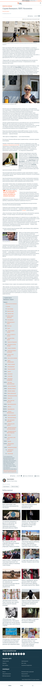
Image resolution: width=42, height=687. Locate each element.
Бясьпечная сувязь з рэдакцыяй (27, 671)
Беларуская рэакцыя (12, 447)
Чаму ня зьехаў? (11, 369)
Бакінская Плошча (12, 417)
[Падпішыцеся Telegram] (21, 654)
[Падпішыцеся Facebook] (6, 654)
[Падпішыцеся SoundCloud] (16, 654)
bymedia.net (14, 471)
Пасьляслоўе (10, 453)
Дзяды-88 (10, 398)
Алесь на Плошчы (12, 386)
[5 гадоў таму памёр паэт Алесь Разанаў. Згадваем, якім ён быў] (30, 554)
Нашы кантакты (24, 673)
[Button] (30, 16)
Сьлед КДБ (10, 376)
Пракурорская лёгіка (12, 395)
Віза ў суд (9, 326)
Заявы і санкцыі (11, 364)
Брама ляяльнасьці (12, 393)
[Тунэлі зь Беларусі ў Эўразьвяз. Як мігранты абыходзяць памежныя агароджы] (30, 613)
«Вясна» (9, 406)
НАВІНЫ (9, 685)
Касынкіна (10, 373)
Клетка (8, 306)
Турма (8, 328)
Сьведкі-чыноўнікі (11, 348)
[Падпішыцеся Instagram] (19, 654)
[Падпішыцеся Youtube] (11, 654)
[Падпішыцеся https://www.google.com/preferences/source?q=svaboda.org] (4, 654)
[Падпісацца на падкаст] (14, 654)
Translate (40, 0)
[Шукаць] (32, 685)
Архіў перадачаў (24, 661)
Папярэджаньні (11, 366)
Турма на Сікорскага (12, 342)
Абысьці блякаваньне (7, 673)
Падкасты (4, 663)
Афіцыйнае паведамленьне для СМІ (11, 145)
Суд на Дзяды (10, 308)
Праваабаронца (10, 409)
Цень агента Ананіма (12, 358)
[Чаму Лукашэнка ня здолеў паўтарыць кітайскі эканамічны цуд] (30, 498)
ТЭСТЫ (21, 685)
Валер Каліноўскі (6, 11)
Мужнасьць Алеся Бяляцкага (11, 303)
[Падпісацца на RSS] (24, 654)
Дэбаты (9, 435)
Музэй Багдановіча (12, 404)
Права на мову (10, 311)
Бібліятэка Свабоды (7, 6)
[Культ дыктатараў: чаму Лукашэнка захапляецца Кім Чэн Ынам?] (11, 498)
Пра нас (4, 671)
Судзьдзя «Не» (10, 313)
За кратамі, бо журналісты (26, 665)
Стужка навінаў (6, 661)
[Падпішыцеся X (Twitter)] (9, 654)
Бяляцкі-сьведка (11, 391)
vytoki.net (9, 471)
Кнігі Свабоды (5, 665)
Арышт (9, 371)
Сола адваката (10, 319)
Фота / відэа (23, 663)
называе (24, 210)
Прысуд (9, 441)
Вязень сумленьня (12, 415)
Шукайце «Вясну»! (12, 388)
